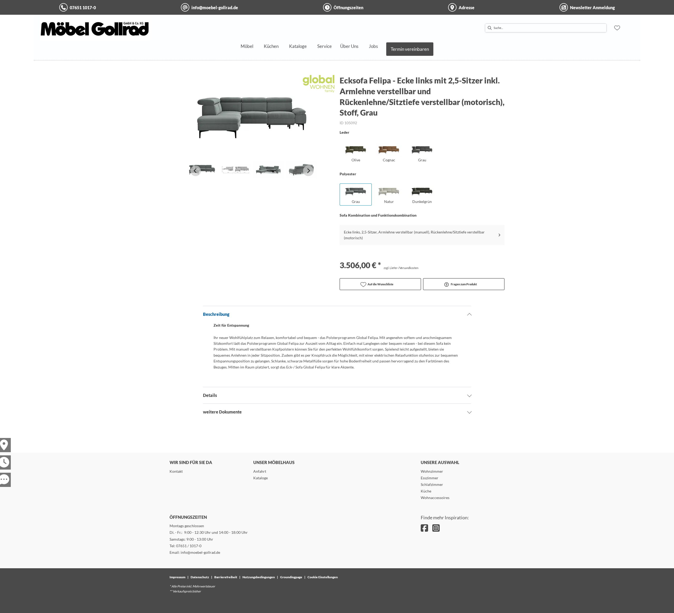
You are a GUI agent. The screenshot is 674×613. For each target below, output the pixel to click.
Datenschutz (200, 577)
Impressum (177, 577)
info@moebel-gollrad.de (200, 552)
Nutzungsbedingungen (258, 577)
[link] (247, 46)
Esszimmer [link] (429, 478)
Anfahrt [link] (259, 471)
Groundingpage (291, 577)
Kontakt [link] (176, 471)
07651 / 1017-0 (188, 546)
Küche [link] (426, 491)
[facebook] (424, 528)
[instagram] (436, 528)
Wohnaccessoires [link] (435, 497)
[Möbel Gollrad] (95, 28)
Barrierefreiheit (225, 577)
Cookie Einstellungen (323, 577)
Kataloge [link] (260, 478)
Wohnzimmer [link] (432, 471)
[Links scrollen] (195, 171)
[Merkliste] (617, 28)
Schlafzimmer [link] (432, 484)
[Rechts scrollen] (308, 171)
